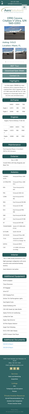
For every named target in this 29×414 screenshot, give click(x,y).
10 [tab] (20, 62)
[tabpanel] (8, 53)
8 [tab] (17, 62)
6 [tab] (14, 62)
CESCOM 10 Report (8, 344)
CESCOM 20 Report (8, 347)
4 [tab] (10, 62)
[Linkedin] (18, 368)
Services (14, 374)
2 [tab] (7, 62)
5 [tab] (12, 62)
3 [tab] (9, 62)
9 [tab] (18, 62)
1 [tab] (5, 62)
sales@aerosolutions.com (16, 365)
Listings (14, 383)
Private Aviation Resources (14, 396)
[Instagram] (14, 368)
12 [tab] (23, 62)
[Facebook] (11, 368)
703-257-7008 (16, 363)
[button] (14, 2)
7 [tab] (15, 62)
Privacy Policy (14, 410)
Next (25, 53)
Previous (3, 53)
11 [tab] (22, 62)
